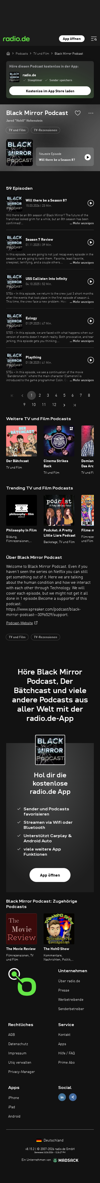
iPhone (13, 1098)
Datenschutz (18, 1044)
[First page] (12, 395)
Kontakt (64, 1035)
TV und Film (17, 130)
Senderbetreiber (71, 1009)
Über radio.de (69, 981)
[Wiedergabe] (88, 157)
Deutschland (53, 1140)
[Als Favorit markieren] (78, 113)
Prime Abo (66, 1062)
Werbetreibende (70, 1000)
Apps (62, 1044)
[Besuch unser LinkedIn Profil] (62, 1097)
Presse (63, 990)
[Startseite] (8, 53)
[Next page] (64, 405)
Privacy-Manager (21, 1072)
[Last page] (75, 405)
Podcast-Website (19, 623)
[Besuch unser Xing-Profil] (73, 1097)
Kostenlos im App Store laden (50, 91)
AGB (11, 1035)
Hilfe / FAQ (66, 1053)
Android (14, 1116)
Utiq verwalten (19, 1062)
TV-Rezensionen (45, 130)
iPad (11, 1107)
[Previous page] (22, 395)
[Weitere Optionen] (91, 113)
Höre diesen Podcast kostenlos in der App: (43, 66)
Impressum (17, 1053)
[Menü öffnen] (94, 39)
